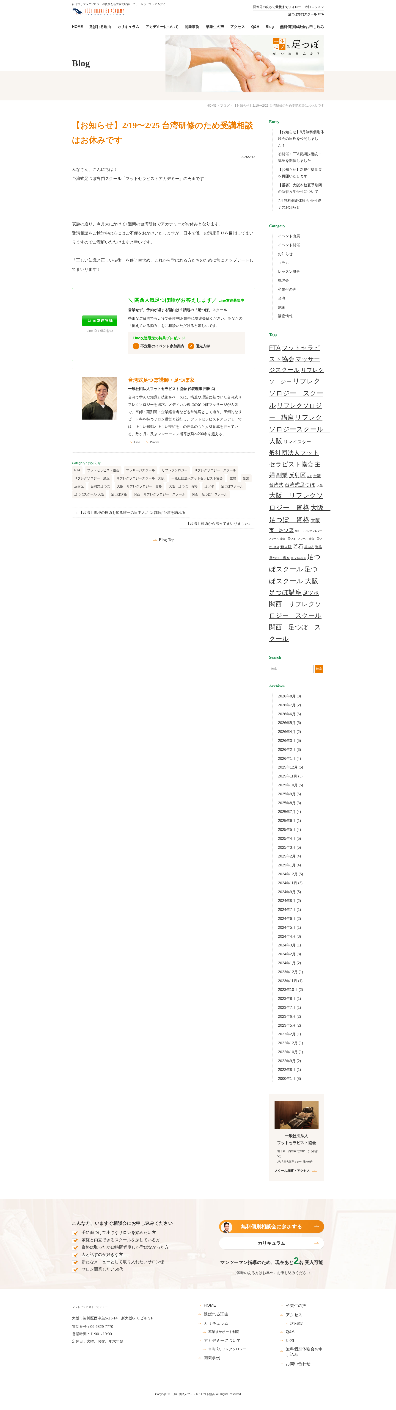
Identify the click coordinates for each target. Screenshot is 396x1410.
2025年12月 (288, 767)
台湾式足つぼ (100, 486)
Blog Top (166, 539)
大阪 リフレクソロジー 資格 (139, 486)
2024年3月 (287, 945)
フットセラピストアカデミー (90, 1307)
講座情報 (285, 316)
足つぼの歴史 (298, 558)
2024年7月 (287, 910)
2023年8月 (287, 999)
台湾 (281, 298)
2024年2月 (287, 954)
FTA (77, 470)
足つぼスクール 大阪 (89, 494)
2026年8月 (287, 696)
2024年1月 (287, 963)
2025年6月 (287, 821)
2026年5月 (287, 723)
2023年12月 (288, 972)
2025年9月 (287, 794)
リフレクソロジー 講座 (92, 478)
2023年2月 (287, 1034)
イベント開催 (289, 245)
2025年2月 (287, 856)
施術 (281, 307)
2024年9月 (287, 892)
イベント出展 (289, 236)
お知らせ (94, 463)
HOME (211, 105)
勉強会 (283, 280)
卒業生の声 (287, 289)
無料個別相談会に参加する (271, 1226)
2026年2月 (287, 750)
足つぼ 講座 (279, 558)
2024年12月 (288, 874)
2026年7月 (287, 705)
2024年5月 (287, 927)
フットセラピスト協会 (103, 470)
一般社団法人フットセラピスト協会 (197, 478)
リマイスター (297, 441)
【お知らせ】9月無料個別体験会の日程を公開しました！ (301, 138)
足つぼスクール (232, 486)
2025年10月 (288, 785)
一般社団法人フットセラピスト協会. (193, 1394)
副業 (246, 478)
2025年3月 (287, 847)
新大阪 (286, 547)
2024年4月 (287, 936)
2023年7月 (287, 1007)
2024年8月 (287, 901)
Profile (154, 442)
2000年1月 (287, 1079)
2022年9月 (287, 1061)
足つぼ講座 (119, 494)
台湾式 (276, 484)
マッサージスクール (140, 470)
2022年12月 (288, 1043)
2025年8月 (287, 803)
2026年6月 (287, 714)
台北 (309, 476)
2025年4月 (287, 838)
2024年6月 (287, 919)
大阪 (319, 485)
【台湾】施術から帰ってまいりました (217, 523)
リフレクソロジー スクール (215, 470)
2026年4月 (287, 732)
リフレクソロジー (174, 470)
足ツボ (209, 486)
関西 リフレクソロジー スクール (159, 494)
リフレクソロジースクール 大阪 (140, 478)
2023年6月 (287, 1016)
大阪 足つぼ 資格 (183, 486)
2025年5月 (287, 830)
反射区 (79, 486)
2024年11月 (287, 883)
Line (137, 442)
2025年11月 (287, 776)
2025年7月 (287, 812)
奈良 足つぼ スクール (294, 538)
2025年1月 (287, 865)
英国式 (309, 547)
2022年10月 (288, 1052)
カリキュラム (271, 1243)
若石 (298, 546)
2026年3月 (287, 741)
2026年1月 (287, 758)
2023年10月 (288, 990)
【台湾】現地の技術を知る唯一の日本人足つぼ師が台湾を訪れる (132, 512)
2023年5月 (287, 1025)
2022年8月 (287, 1070)
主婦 (233, 478)
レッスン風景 (289, 272)
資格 (318, 547)
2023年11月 (287, 981)
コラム (283, 263)
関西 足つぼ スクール (209, 494)
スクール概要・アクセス (292, 1170)
